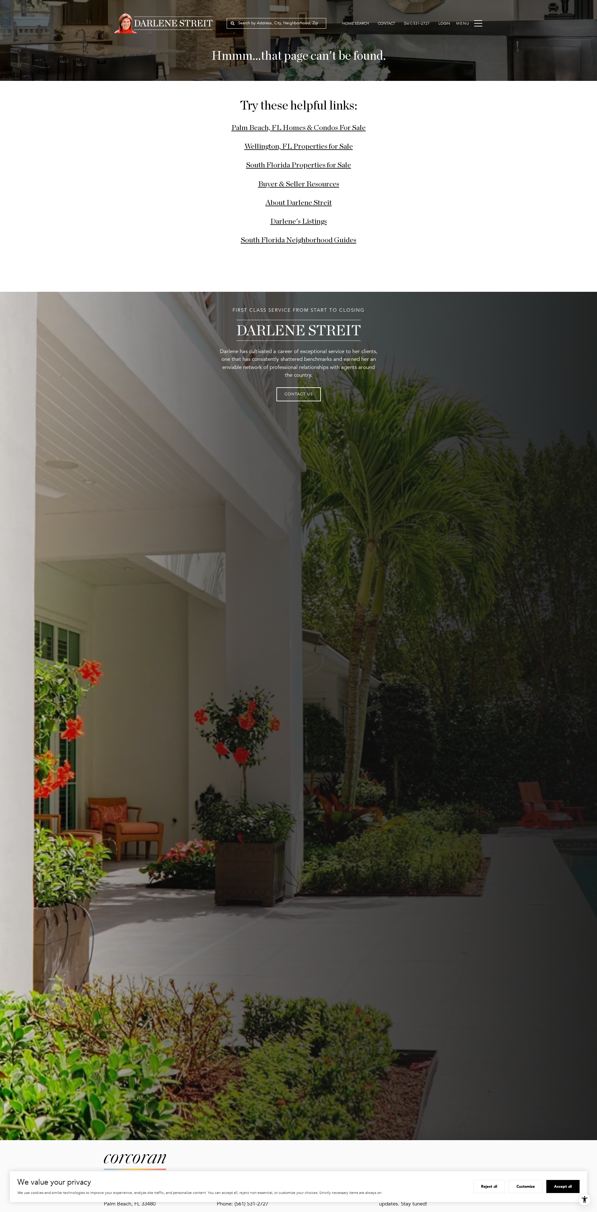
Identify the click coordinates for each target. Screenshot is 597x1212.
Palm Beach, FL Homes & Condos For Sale (298, 128)
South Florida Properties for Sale (298, 165)
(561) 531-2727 (417, 23)
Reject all (489, 1186)
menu (462, 23)
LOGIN (444, 23)
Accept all (563, 1186)
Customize (525, 1186)
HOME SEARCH (355, 23)
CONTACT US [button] (299, 394)
